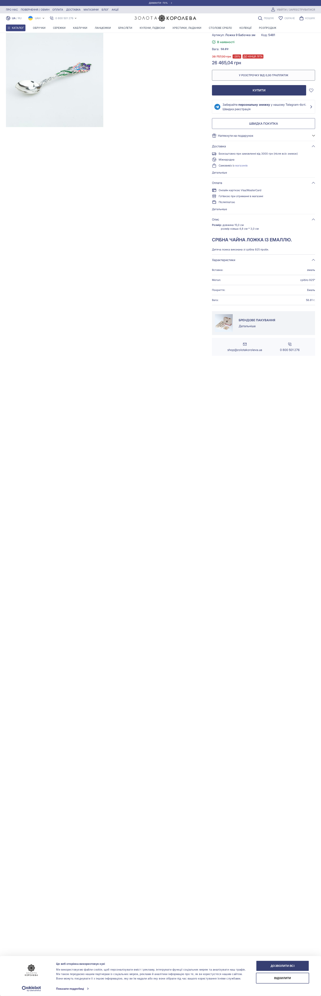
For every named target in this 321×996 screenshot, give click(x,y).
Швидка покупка (263, 123)
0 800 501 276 (64, 18)
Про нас (12, 9)
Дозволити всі (282, 965)
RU (20, 18)
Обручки (39, 27)
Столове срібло (220, 27)
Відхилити (282, 977)
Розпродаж (267, 27)
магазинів (241, 165)
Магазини (91, 9)
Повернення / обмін (35, 9)
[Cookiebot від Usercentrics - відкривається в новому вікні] (31, 989)
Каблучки (80, 27)
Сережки (59, 27)
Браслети (125, 27)
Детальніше (219, 172)
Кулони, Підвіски (152, 27)
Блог (105, 9)
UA (14, 18)
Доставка (73, 9)
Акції (115, 9)
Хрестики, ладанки (186, 27)
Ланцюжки (103, 27)
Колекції (245, 27)
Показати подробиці (70, 988)
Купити (259, 90)
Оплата (57, 9)
